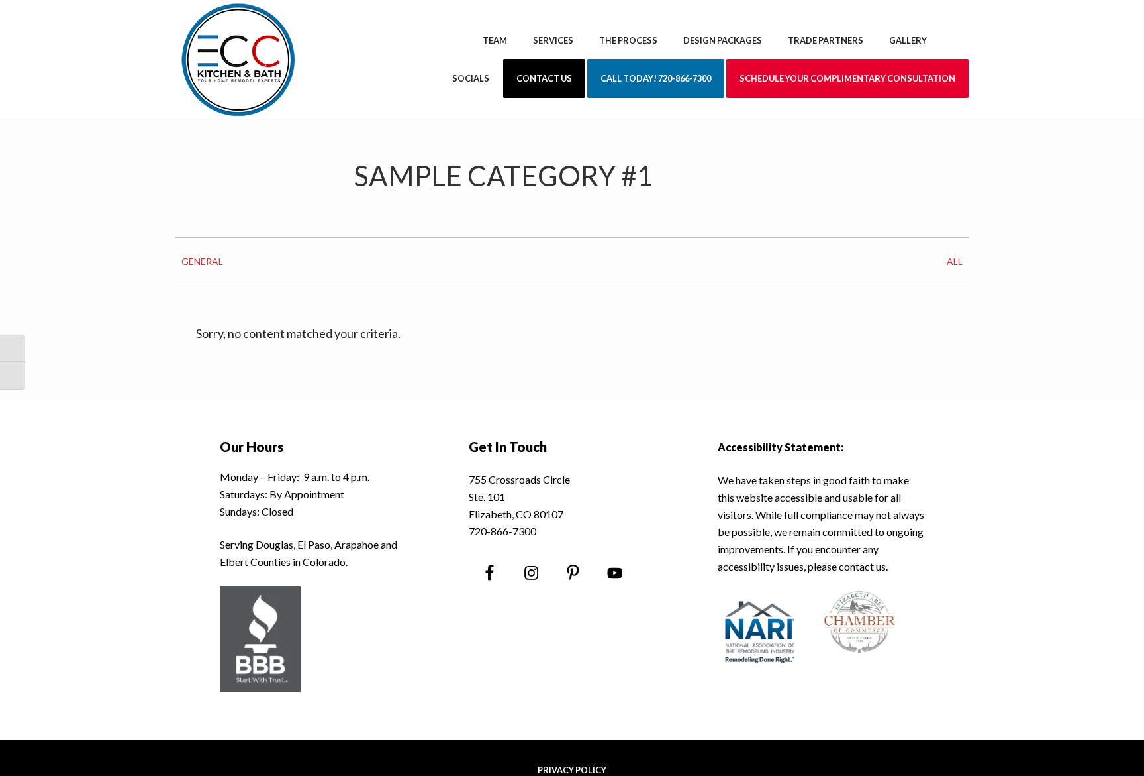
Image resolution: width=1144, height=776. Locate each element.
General (202, 261)
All (955, 261)
